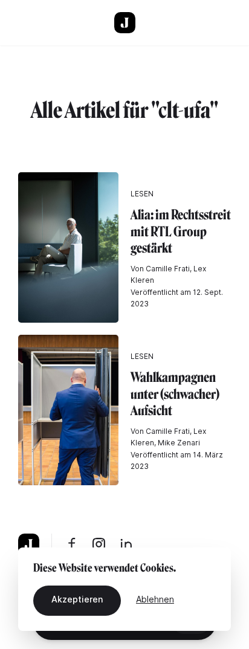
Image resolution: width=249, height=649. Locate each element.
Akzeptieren (77, 599)
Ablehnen (155, 599)
